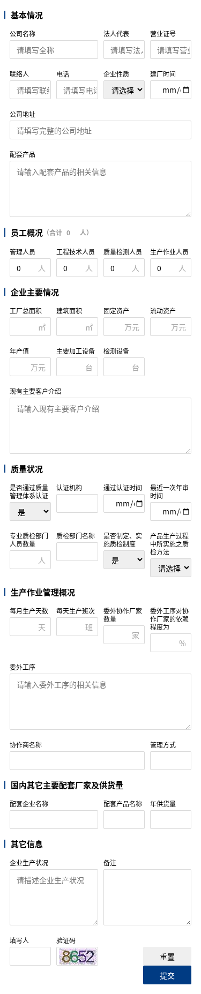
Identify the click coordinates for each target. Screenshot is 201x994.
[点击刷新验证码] (77, 956)
